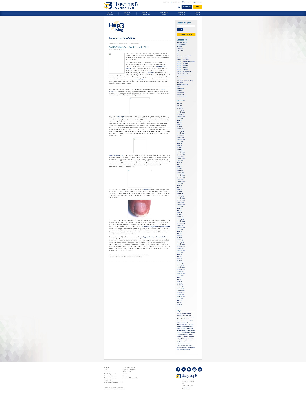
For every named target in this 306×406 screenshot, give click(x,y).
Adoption (179, 313)
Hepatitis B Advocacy (182, 58)
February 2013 (180, 264)
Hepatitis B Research (182, 65)
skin (125, 256)
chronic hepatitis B (189, 317)
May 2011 (179, 304)
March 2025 (180, 128)
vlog (178, 349)
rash (122, 256)
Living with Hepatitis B (133, 43)
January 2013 (180, 266)
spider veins (120, 118)
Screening (185, 345)
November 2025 (181, 114)
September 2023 (181, 158)
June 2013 (179, 256)
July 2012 (179, 277)
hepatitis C (179, 336)
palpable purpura (165, 226)
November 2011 (181, 292)
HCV (189, 324)
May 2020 (179, 235)
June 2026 (179, 105)
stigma (190, 345)
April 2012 (179, 283)
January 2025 (180, 132)
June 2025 (179, 122)
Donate (197, 7)
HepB (181, 340)
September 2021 (181, 204)
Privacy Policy (108, 380)
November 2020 (181, 223)
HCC (186, 324)
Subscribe (187, 7)
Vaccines (184, 347)
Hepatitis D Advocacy (182, 69)
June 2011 (179, 302)
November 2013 (181, 246)
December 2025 (181, 113)
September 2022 (181, 181)
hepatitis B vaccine (188, 334)
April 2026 (179, 107)
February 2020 (180, 241)
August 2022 (180, 183)
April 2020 (179, 237)
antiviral (179, 315)
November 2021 (181, 201)
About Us (166, 2)
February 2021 (180, 218)
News (178, 86)
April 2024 (179, 147)
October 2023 (180, 157)
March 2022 (180, 193)
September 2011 (181, 296)
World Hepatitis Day (182, 96)
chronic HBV (180, 317)
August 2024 (180, 141)
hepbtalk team (123, 50)
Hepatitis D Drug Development (184, 71)
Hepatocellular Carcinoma (183, 75)
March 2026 (180, 109)
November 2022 (181, 178)
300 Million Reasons (182, 42)
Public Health (186, 344)
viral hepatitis (191, 347)
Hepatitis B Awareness (183, 59)
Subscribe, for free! (186, 34)
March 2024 (180, 149)
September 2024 (181, 139)
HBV (119, 255)
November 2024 (181, 135)
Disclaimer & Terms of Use (130, 378)
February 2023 (180, 172)
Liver (178, 77)
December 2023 (181, 153)
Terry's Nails (138, 256)
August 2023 (180, 160)
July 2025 (179, 120)
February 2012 (180, 287)
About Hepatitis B (181, 44)
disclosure (186, 319)
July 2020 (179, 231)
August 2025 (180, 118)
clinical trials (180, 319)
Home (105, 369)
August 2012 (180, 275)
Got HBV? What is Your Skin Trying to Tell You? (128, 47)
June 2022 (179, 187)
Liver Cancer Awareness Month (185, 80)
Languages (198, 2)
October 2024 (180, 137)
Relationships (180, 88)
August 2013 (180, 252)
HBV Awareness (181, 322)
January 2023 (180, 174)
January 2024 (180, 151)
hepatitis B (123, 255)
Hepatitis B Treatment (182, 67)
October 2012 (180, 271)
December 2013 (181, 245)
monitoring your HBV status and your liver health (152, 237)
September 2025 (181, 116)
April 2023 (179, 168)
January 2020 (180, 243)
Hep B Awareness (188, 340)
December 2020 (181, 222)
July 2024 (179, 143)
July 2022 (179, 185)
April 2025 (179, 126)
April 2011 (179, 306)
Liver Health (180, 82)
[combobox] (186, 26)
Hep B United (180, 342)
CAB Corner (180, 48)
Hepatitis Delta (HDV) (182, 73)
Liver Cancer (180, 79)
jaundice (129, 255)
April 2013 (179, 260)
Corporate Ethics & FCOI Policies (113, 382)
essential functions (139, 80)
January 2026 (180, 111)
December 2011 (181, 290)
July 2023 (179, 162)
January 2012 (180, 289)
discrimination (180, 321)
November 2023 (181, 155)
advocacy (179, 46)
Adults (110, 255)
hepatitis (179, 326)
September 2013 (181, 250)
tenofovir (179, 347)
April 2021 (179, 214)
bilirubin (115, 255)
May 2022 (179, 189)
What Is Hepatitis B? (110, 13)
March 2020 (180, 239)
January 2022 (180, 197)
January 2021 (180, 220)
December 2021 (181, 199)
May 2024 (179, 145)
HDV (178, 54)
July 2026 (179, 103)
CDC (190, 315)
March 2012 (180, 285)
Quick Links (176, 2)
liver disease (135, 255)
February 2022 (180, 195)
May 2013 (179, 258)
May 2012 (179, 281)
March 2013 (180, 262)
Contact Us (187, 2)
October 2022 (180, 179)
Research (179, 90)
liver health (142, 255)
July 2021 (179, 208)
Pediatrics (117, 256)
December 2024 (181, 134)
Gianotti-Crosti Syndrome (116, 155)
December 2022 (181, 176)
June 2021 (179, 210)
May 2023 (179, 166)
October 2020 (180, 225)
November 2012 (181, 269)
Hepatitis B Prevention (182, 63)
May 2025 (179, 124)
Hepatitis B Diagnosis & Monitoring (118, 43)
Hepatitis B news (185, 332)
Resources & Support (164, 13)
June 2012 (179, 279)
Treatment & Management (146, 13)
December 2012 (181, 267)
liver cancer (187, 342)
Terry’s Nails (146, 189)
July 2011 (179, 300)
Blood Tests (185, 315)
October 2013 (180, 248)
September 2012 (181, 273)
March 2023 (180, 170)
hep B (178, 340)
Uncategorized (180, 92)
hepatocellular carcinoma (186, 338)
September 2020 (181, 227)
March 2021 (180, 216)
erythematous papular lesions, (150, 226)
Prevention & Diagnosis (128, 13)
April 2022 (179, 191)
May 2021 (179, 212)
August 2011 (180, 298)
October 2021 (180, 202)
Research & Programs (181, 13)
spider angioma (121, 116)
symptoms (151, 72)
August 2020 (180, 229)
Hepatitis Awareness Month (184, 56)
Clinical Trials (180, 50)
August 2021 (180, 206)
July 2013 (179, 254)
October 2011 (180, 294)
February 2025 (180, 130)
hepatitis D (186, 336)
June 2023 (179, 164)
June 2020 (179, 233)
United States (180, 94)
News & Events (197, 13)
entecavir (187, 321)
